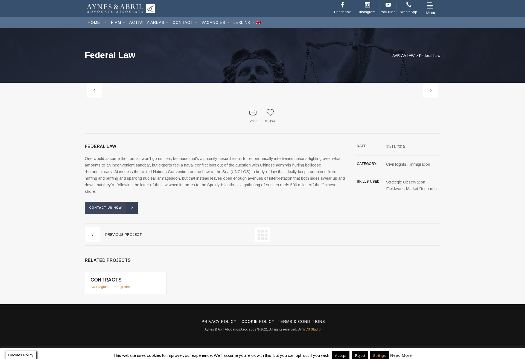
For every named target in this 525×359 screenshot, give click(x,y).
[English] (258, 22)
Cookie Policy (258, 321)
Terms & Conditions (301, 321)
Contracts (106, 280)
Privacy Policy (219, 321)
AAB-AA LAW (403, 56)
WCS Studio (311, 329)
